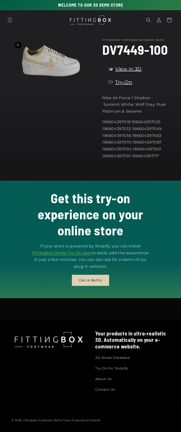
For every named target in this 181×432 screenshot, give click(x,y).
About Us (103, 379)
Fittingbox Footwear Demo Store (47, 420)
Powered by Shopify (86, 420)
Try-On (123, 82)
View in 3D (128, 69)
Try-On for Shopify (111, 368)
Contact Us (105, 389)
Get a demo (90, 280)
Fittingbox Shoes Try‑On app (61, 253)
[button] (10, 20)
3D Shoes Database (112, 358)
